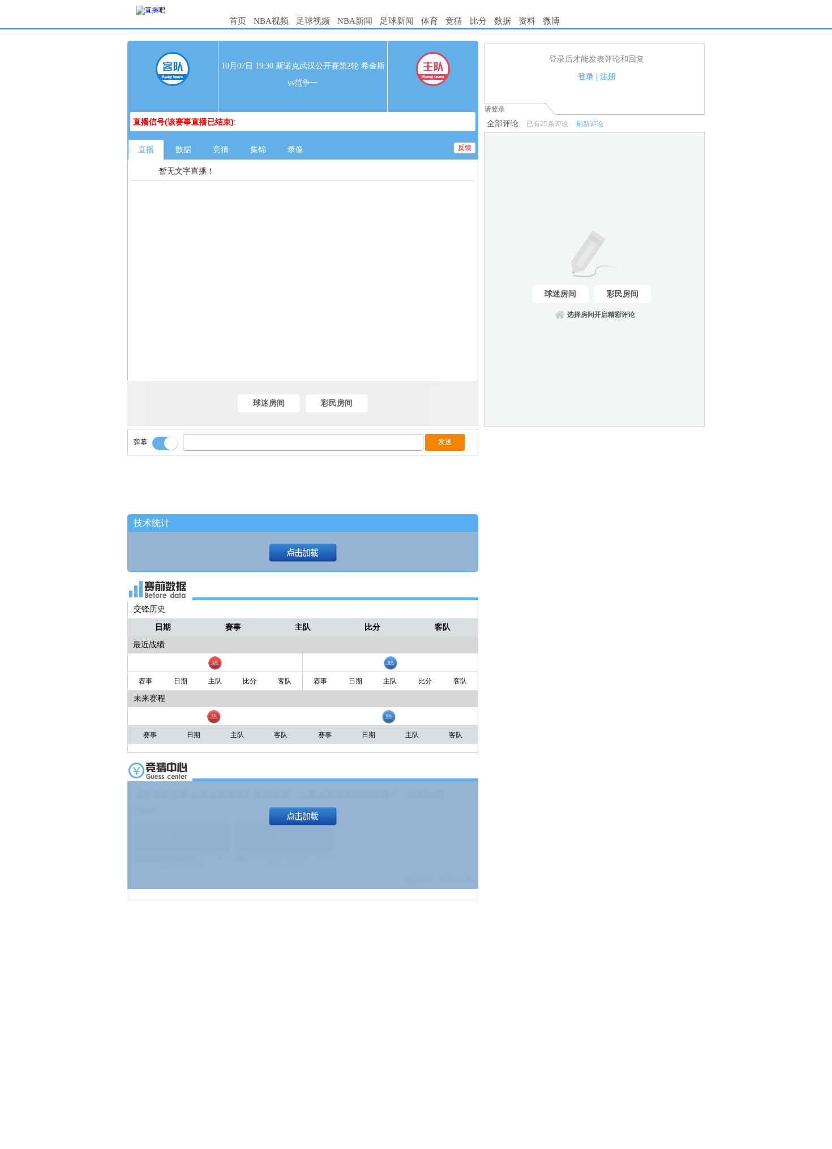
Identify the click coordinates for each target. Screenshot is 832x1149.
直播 (146, 149)
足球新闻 (397, 20)
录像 (295, 149)
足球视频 (313, 20)
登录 (586, 76)
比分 (478, 20)
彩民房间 (337, 403)
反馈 (464, 148)
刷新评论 (589, 124)
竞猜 (453, 20)
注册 (608, 76)
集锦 (258, 149)
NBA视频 (271, 20)
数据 (502, 20)
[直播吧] (150, 10)
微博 (551, 20)
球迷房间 (269, 403)
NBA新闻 (354, 20)
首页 (237, 20)
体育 (429, 20)
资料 (526, 20)
